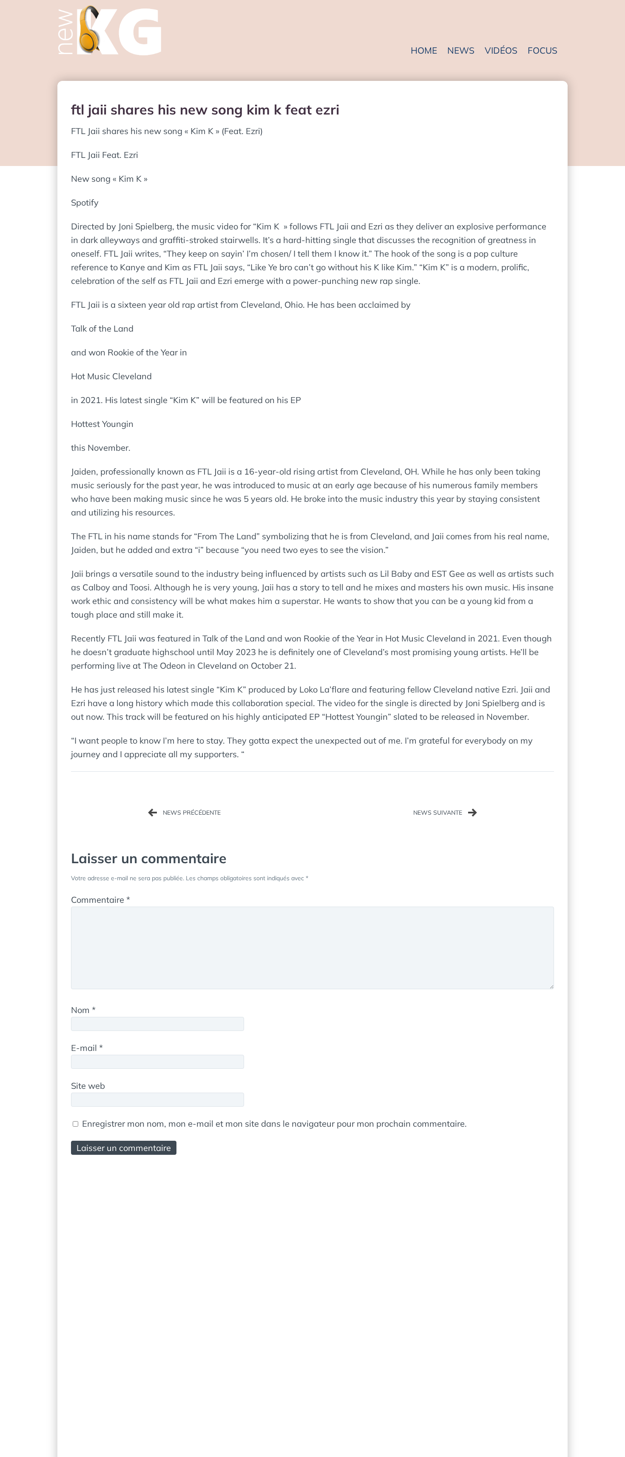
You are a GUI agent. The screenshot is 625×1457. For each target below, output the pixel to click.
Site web (88, 1085)
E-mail (87, 1047)
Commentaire (100, 899)
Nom (83, 1010)
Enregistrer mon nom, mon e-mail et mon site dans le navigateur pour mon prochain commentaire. (274, 1123)
